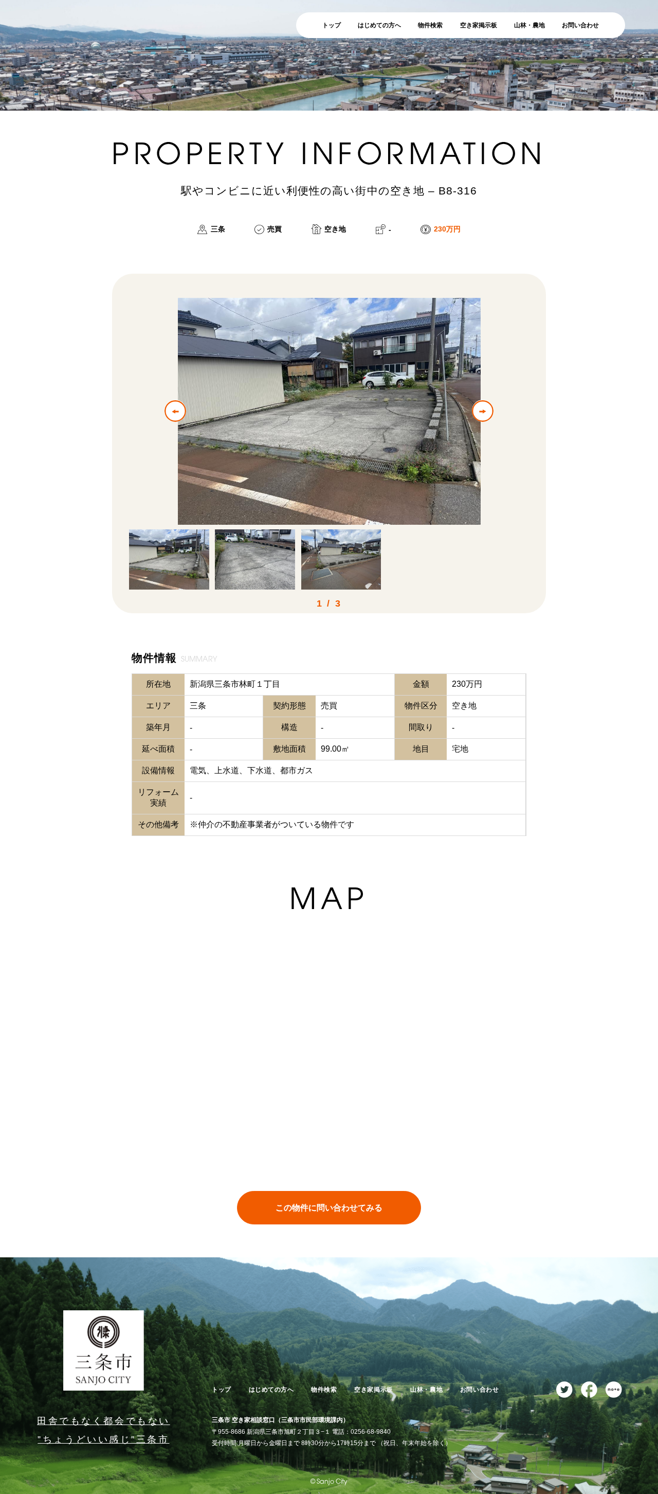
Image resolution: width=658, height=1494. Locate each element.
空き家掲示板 (478, 25)
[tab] (169, 559)
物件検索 (430, 25)
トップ (331, 25)
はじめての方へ (379, 25)
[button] (175, 410)
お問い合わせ (580, 25)
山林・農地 (529, 25)
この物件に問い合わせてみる (329, 1207)
